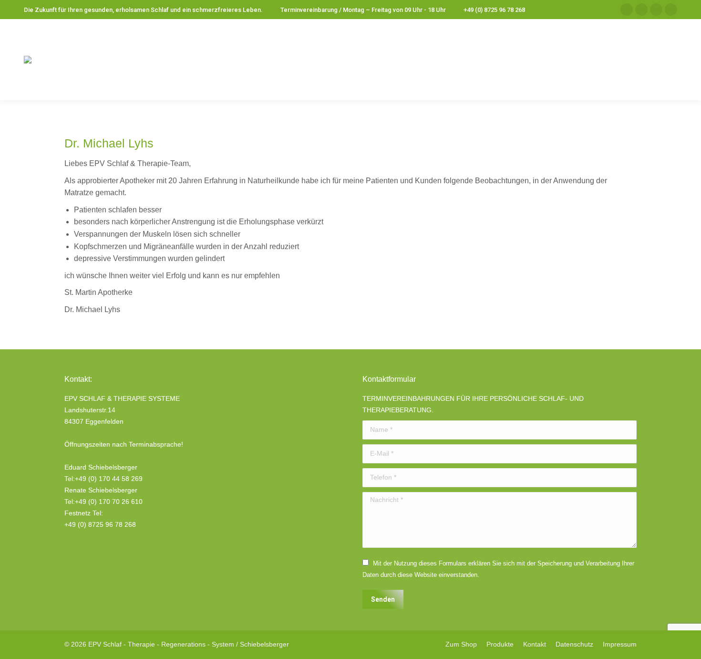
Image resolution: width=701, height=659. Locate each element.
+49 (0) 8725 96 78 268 (494, 9)
